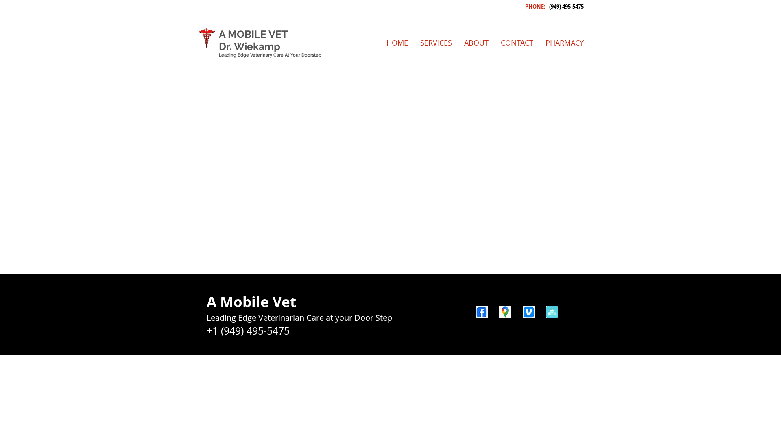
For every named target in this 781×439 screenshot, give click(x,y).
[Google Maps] (505, 312)
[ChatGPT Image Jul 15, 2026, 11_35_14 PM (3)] (529, 312)
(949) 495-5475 (566, 6)
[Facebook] (482, 312)
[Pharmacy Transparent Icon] (552, 312)
